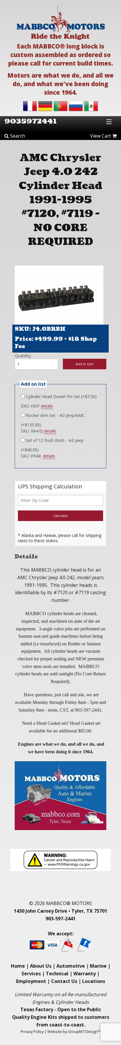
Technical (57, 973)
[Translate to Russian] (76, 105)
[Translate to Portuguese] (60, 105)
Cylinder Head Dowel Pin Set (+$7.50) (61, 396)
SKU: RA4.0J (38, 431)
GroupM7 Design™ (84, 1031)
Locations (93, 981)
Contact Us (64, 981)
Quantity (23, 355)
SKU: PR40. (38, 456)
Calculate (60, 515)
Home (18, 966)
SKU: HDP (37, 406)
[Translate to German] (45, 105)
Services (31, 973)
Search (17, 136)
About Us (40, 966)
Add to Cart (84, 364)
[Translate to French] (30, 105)
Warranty (84, 973)
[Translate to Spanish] (91, 105)
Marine (98, 966)
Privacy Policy (32, 1031)
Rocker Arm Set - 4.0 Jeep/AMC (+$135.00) (53, 420)
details (47, 406)
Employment (31, 981)
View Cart (101, 136)
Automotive (70, 966)
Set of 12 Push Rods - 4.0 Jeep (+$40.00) (52, 445)
